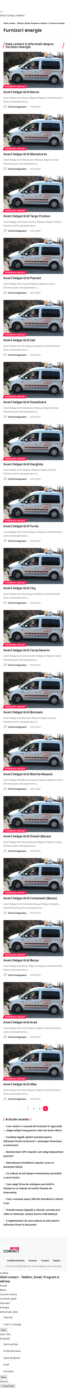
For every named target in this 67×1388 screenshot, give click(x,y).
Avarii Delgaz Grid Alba (20, 1084)
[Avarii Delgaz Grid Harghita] (33, 442)
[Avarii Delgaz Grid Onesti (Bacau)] (33, 814)
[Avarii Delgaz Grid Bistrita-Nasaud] (33, 752)
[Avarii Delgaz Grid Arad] (33, 1000)
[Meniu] (1, 11)
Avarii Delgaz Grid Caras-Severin (26, 650)
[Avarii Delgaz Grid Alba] (33, 1062)
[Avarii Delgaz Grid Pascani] (33, 256)
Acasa (3, 1285)
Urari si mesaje (12, 1324)
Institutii (5, 1338)
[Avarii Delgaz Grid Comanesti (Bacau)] (33, 876)
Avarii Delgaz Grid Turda (20, 526)
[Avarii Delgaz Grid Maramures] (33, 132)
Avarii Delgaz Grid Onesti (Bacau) (27, 836)
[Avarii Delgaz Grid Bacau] (33, 938)
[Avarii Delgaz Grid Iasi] (33, 318)
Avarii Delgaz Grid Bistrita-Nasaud (27, 774)
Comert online (8, 1294)
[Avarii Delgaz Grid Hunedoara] (33, 380)
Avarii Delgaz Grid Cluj (19, 588)
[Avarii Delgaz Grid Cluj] (33, 566)
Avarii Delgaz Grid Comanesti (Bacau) (30, 898)
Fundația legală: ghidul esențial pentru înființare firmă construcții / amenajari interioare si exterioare (32, 1141)
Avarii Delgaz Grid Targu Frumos (26, 216)
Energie (4, 1307)
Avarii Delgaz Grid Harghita (23, 464)
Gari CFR (5, 1334)
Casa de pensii (11, 1357)
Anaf (6, 1364)
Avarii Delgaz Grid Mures (21, 92)
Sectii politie (10, 1344)
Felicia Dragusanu (17, 106)
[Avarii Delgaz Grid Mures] (33, 70)
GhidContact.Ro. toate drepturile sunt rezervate (38, 1266)
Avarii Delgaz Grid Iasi (19, 340)
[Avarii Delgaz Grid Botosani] (33, 690)
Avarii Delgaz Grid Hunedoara (24, 402)
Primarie (8, 1371)
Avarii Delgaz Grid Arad (20, 1022)
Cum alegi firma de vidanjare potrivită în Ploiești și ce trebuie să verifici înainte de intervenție (28, 1188)
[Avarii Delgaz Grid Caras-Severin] (33, 628)
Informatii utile (9, 1311)
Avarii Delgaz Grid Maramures (25, 154)
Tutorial (7, 1317)
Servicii (4, 1381)
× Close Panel (7, 1386)
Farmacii (5, 1303)
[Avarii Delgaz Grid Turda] (33, 504)
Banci (3, 1289)
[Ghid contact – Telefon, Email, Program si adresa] (11, 1250)
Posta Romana (11, 1351)
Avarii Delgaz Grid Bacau (21, 960)
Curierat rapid (8, 1298)
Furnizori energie (15, 86)
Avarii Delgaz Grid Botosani (23, 712)
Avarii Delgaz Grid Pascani (22, 278)
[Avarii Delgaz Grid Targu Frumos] (33, 194)
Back (3, 1330)
